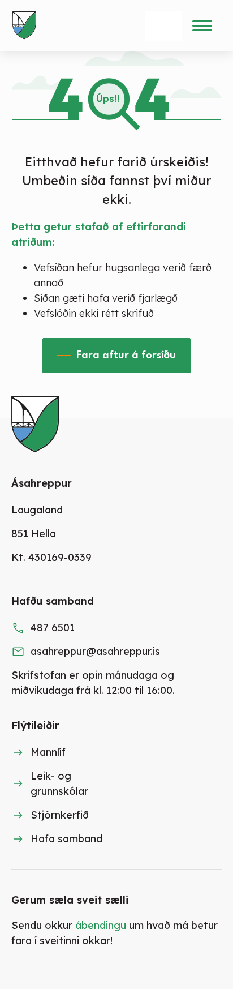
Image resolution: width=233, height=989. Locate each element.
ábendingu (100, 925)
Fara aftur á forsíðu (126, 355)
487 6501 (53, 627)
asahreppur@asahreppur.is (95, 651)
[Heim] (26, 25)
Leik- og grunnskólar (59, 783)
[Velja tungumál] (163, 26)
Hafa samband (66, 838)
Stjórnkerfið (60, 814)
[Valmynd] (202, 25)
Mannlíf (48, 752)
